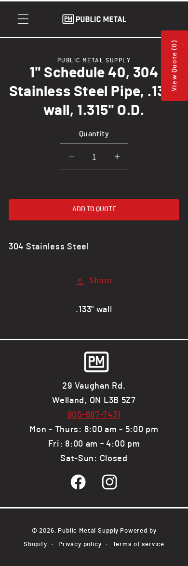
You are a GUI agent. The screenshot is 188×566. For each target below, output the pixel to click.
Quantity (94, 134)
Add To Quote (94, 209)
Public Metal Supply (88, 530)
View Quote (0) (174, 65)
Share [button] (100, 281)
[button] (23, 19)
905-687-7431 (94, 415)
